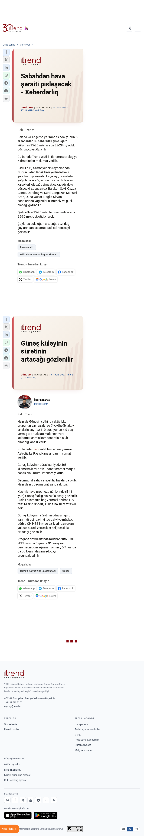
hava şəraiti (26, 247)
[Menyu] (137, 28)
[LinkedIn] (46, 800)
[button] (6, 52)
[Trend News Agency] (14, 674)
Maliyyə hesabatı (84, 750)
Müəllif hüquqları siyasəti (17, 775)
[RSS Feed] (54, 800)
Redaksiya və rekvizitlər (87, 729)
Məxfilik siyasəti (12, 769)
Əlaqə (78, 734)
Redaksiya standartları (87, 739)
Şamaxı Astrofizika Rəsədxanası (38, 571)
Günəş (65, 571)
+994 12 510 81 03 (13, 702)
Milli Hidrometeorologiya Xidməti (38, 254)
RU (136, 829)
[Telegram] (38, 800)
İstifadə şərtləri (12, 764)
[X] (23, 800)
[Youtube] (30, 800)
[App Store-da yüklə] (18, 815)
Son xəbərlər (11, 724)
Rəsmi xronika (11, 729)
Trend (36, 449)
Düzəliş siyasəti (83, 745)
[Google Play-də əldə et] (45, 815)
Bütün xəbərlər (41, 404)
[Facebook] (15, 800)
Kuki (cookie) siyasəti (15, 780)
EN (123, 829)
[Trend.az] (16, 28)
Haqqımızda (81, 724)
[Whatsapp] (7, 800)
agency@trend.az (12, 706)
